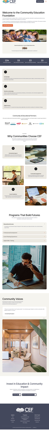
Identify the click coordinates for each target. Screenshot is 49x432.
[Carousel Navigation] (44, 318)
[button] (5, 124)
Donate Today (16, 394)
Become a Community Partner (28, 394)
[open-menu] (46, 1)
